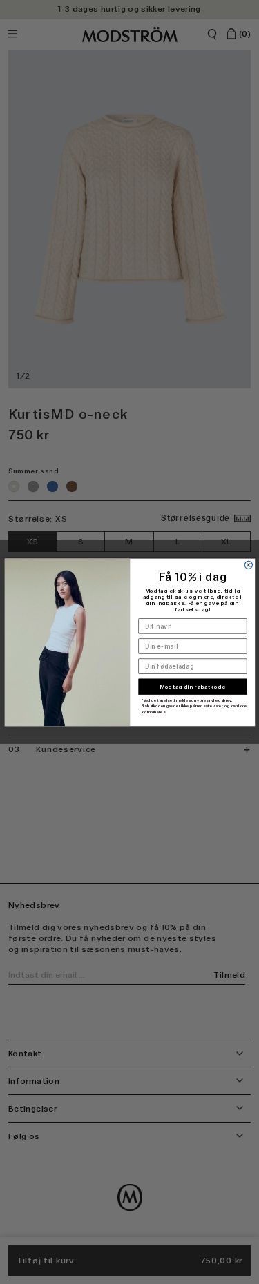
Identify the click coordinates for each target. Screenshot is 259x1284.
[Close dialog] (248, 565)
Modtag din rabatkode (192, 687)
